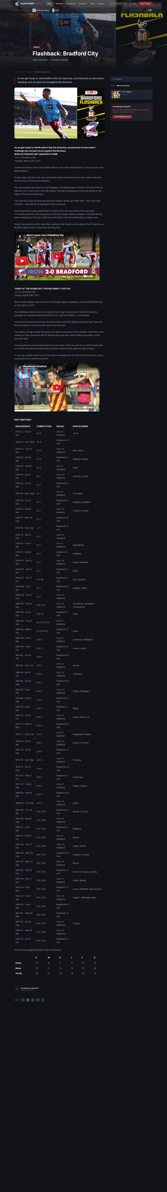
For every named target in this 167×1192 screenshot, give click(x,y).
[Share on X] (23, 1000)
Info (49, 4)
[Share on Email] (38, 1000)
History (29, 72)
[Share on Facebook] (28, 1000)
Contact (101, 4)
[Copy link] (43, 1000)
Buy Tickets (145, 4)
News (23, 72)
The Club (82, 4)
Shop (93, 4)
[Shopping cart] (126, 3)
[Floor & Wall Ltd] (149, 10)
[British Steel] (55, 10)
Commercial (70, 4)
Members (59, 4)
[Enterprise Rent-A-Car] (40, 10)
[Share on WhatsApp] (33, 1000)
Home (16, 72)
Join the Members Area (122, 117)
